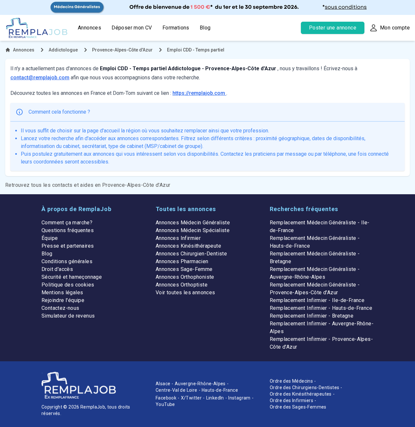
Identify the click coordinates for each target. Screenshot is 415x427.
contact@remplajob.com (39, 77)
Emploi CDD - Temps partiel (195, 49)
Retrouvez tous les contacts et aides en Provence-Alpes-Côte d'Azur (87, 185)
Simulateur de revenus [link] (68, 316)
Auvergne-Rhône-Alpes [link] (200, 383)
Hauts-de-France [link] (220, 390)
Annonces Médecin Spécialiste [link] (193, 230)
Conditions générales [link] (67, 261)
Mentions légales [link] (62, 292)
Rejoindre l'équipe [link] (63, 300)
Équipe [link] (50, 238)
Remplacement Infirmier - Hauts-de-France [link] (321, 308)
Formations (175, 28)
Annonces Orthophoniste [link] (185, 277)
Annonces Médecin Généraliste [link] (193, 222)
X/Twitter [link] (191, 397)
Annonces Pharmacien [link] (182, 261)
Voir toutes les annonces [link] (185, 292)
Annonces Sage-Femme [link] (184, 269)
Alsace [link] (163, 383)
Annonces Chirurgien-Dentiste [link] (191, 254)
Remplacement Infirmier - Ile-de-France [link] (317, 300)
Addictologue (63, 49)
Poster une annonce (332, 28)
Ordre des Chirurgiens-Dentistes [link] (304, 387)
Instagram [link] (239, 397)
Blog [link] (47, 254)
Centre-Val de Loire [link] (176, 390)
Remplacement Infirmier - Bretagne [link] (311, 316)
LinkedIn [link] (215, 397)
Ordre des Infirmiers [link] (291, 400)
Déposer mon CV (132, 28)
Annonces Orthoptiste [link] (182, 285)
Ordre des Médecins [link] (291, 381)
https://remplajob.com (199, 93)
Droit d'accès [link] (57, 269)
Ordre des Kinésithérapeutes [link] (301, 394)
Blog (205, 28)
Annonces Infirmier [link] (178, 238)
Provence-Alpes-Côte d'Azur (122, 49)
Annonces (89, 28)
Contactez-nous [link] (60, 308)
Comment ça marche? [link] (67, 222)
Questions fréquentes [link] (68, 230)
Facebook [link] (166, 397)
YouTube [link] (165, 404)
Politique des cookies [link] (68, 285)
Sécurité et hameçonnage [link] (72, 277)
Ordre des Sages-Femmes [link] (298, 407)
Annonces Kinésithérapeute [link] (188, 246)
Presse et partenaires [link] (68, 246)
